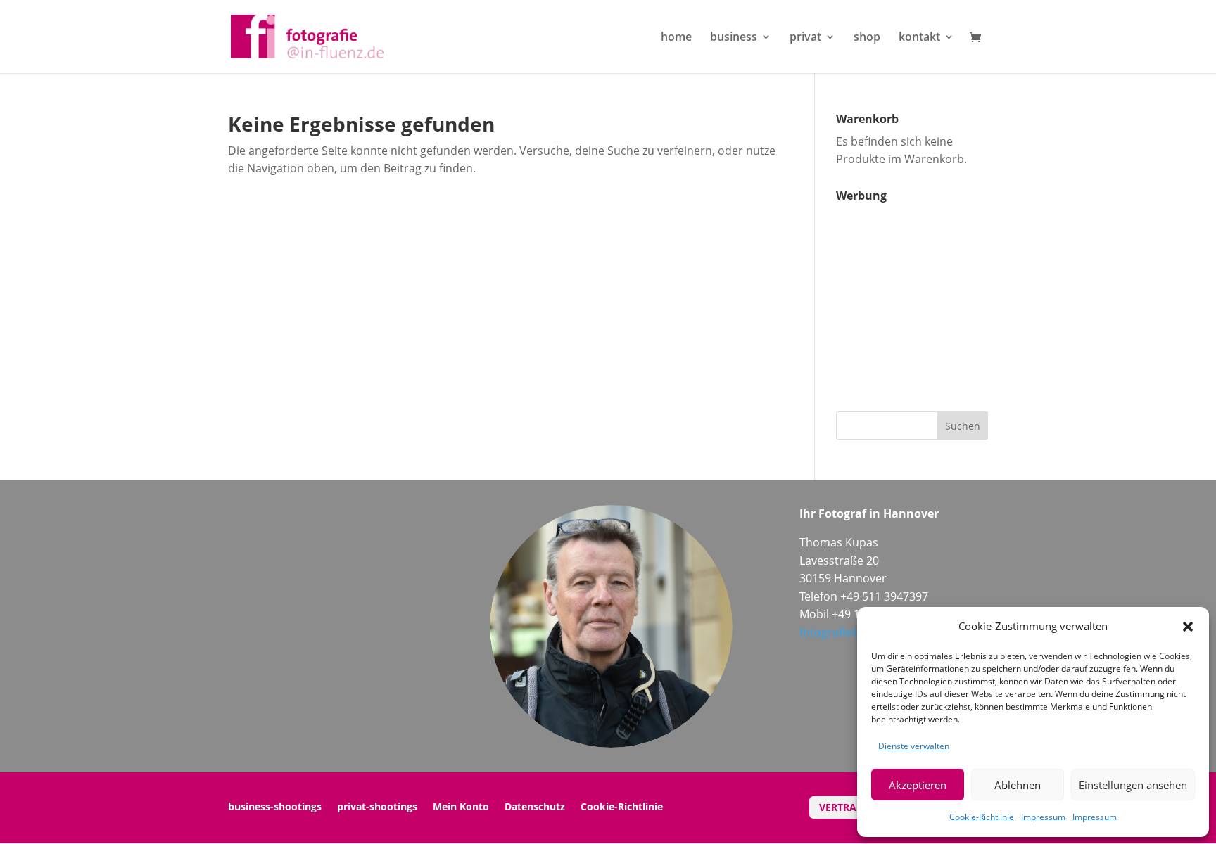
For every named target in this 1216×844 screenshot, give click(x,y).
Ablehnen (1017, 785)
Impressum (1043, 817)
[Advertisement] (924, 297)
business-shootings (275, 807)
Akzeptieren (917, 785)
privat (805, 38)
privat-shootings (377, 807)
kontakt (919, 38)
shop (867, 38)
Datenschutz (535, 807)
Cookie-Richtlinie (981, 817)
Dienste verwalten (913, 746)
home (676, 38)
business (733, 38)
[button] (1188, 627)
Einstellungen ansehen (1133, 785)
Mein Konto (461, 807)
